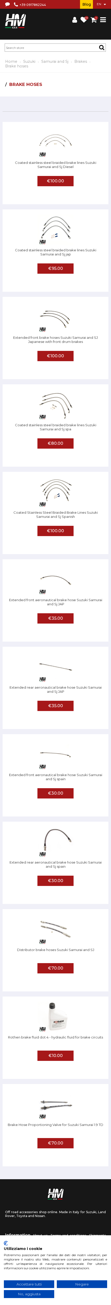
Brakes (80, 61)
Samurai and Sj (54, 61)
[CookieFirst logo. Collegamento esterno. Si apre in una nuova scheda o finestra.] (6, 1243)
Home (11, 61)
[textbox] (55, 47)
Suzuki (29, 61)
